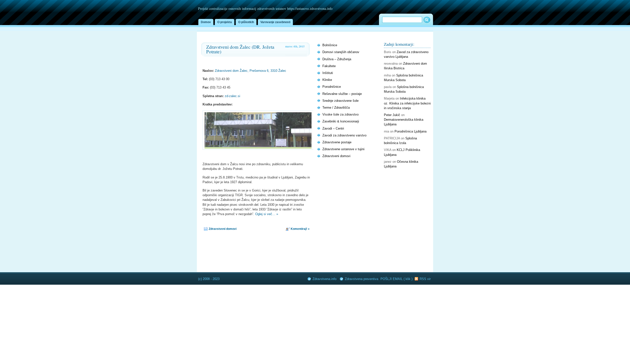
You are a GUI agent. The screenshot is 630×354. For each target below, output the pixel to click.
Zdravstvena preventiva (361, 279)
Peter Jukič (392, 115)
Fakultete (329, 66)
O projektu (224, 22)
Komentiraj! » (300, 229)
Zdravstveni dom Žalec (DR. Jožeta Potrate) (240, 49)
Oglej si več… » (266, 214)
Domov (206, 22)
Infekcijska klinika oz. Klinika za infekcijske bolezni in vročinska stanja (407, 103)
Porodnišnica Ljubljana (410, 131)
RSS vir (425, 279)
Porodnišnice (331, 86)
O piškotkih (246, 22)
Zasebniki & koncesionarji (340, 121)
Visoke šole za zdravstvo (340, 114)
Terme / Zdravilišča (336, 107)
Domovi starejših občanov (340, 52)
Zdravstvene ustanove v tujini (343, 149)
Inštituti (327, 73)
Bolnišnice (329, 45)
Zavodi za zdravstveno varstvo (344, 135)
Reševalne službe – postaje (342, 94)
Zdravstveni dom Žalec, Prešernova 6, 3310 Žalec (250, 71)
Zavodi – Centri (333, 128)
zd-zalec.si (232, 96)
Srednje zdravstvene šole (340, 101)
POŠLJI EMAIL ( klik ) (396, 279)
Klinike (327, 80)
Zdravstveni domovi (222, 229)
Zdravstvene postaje (336, 142)
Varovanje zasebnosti (275, 22)
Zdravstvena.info (324, 279)
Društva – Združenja (336, 59)
